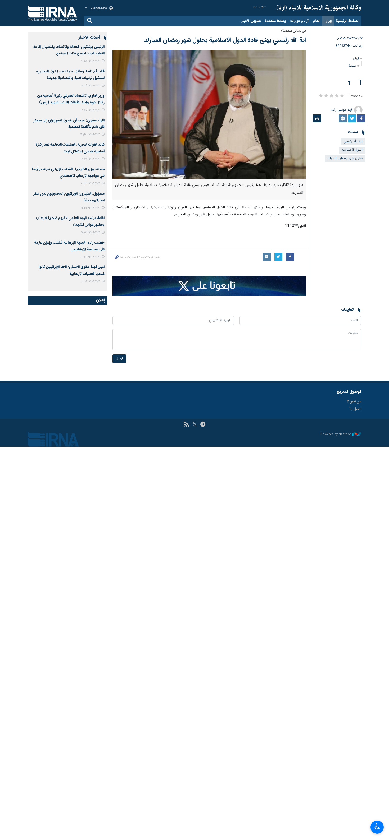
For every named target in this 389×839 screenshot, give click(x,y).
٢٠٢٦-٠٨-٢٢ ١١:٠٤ (91, 281)
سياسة (352, 65)
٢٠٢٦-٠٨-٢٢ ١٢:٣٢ (90, 183)
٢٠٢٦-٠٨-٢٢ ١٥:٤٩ (90, 85)
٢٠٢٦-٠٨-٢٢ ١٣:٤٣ (90, 134)
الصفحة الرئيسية (347, 21)
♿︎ (377, 826)
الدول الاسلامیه (352, 150)
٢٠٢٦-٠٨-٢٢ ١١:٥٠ (90, 256)
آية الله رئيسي (353, 142)
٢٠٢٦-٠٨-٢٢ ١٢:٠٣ (90, 232)
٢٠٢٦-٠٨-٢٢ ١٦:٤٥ (90, 61)
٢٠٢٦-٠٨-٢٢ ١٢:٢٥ (90, 208)
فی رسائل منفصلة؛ (293, 31)
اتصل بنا (355, 409)
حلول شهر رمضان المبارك (345, 158)
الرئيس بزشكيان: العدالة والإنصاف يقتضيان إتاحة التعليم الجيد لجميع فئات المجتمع (69, 50)
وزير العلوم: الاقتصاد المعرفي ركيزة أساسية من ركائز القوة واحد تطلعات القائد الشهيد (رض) (71, 99)
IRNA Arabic (319, 8)
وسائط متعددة (275, 21)
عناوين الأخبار (251, 21)
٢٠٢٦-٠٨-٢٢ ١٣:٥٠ (90, 110)
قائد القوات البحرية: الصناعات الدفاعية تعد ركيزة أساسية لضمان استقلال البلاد (70, 148)
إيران (328, 21)
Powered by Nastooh (336, 434)
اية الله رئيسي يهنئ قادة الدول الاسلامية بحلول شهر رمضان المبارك (224, 40)
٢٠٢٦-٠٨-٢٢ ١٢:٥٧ (90, 159)
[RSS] (186, 425)
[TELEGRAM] (202, 425)
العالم (316, 21)
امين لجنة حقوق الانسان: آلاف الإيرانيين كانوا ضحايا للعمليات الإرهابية (72, 270)
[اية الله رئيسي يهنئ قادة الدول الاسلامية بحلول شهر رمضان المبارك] (209, 114)
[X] (194, 425)
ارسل (119, 358)
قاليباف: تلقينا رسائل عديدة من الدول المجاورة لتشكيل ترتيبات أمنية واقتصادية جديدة (70, 74)
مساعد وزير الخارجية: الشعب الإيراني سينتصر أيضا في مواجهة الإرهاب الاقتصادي (68, 172)
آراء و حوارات (299, 21)
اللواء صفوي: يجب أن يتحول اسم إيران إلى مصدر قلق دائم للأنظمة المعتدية (69, 123)
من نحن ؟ (354, 401)
